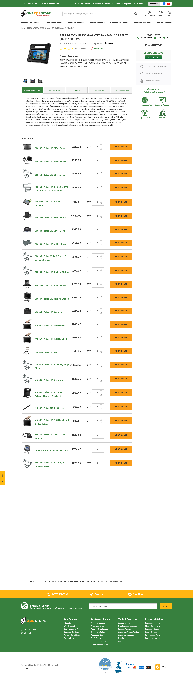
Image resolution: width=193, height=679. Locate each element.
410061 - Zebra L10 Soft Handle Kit (51, 325)
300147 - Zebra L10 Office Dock (50, 148)
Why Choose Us (70, 626)
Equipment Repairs (98, 641)
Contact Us (139, 4)
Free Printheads (124, 638)
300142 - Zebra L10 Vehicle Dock (50, 161)
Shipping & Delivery (98, 632)
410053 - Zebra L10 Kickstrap (49, 380)
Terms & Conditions (72, 635)
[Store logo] (33, 622)
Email (159, 37)
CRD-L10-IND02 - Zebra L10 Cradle (51, 450)
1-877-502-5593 (146, 37)
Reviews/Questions (122, 90)
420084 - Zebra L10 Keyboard (49, 312)
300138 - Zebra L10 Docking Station (52, 272)
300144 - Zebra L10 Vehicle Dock (50, 217)
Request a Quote (123, 4)
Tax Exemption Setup (99, 644)
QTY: (89, 147)
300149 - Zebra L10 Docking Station (52, 299)
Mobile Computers (52, 23)
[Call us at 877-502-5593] (22, 630)
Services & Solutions (103, 4)
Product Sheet (99, 48)
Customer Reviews (71, 632)
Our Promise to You (50, 4)
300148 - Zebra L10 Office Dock (50, 231)
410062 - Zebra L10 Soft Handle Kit (51, 339)
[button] (2, 478)
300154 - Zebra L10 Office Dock (50, 175)
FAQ (119, 641)
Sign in (160, 15)
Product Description (32, 90)
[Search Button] (135, 13)
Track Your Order (98, 626)
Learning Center (82, 4)
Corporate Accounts (126, 635)
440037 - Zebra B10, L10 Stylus (49, 408)
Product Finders (163, 23)
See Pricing (153, 57)
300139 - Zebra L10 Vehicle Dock (50, 285)
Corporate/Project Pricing (128, 632)
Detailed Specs (54, 90)
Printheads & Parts (118, 23)
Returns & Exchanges (99, 629)
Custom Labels (124, 623)
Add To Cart (121, 147)
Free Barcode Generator (128, 626)
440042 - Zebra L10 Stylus (47, 352)
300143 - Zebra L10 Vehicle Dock (50, 244)
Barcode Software (141, 23)
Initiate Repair (150, 15)
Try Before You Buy (98, 638)
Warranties (99, 90)
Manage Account (98, 623)
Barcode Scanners (29, 23)
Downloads (77, 90)
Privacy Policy (69, 638)
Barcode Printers (75, 23)
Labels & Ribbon (96, 23)
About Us (67, 623)
